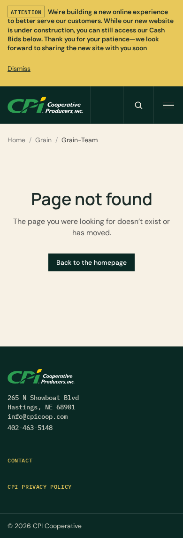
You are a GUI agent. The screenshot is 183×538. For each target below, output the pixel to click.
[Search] (138, 104)
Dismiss (19, 68)
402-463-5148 (30, 427)
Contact (20, 460)
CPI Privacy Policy (40, 486)
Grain (43, 140)
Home (16, 140)
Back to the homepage (91, 262)
